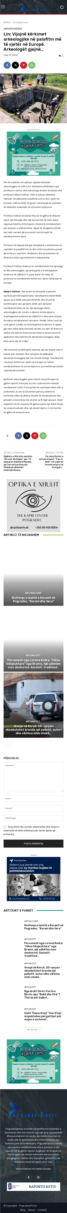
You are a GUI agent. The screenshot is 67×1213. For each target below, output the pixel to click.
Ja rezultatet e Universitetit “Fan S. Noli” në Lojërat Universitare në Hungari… (51, 462)
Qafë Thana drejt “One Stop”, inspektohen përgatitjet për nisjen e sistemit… (43, 1016)
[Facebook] (7, 65)
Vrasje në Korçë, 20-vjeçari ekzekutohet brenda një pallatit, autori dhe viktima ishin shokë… (34, 729)
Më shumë (32, 1029)
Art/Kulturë (33, 593)
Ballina (7, 22)
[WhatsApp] (31, 65)
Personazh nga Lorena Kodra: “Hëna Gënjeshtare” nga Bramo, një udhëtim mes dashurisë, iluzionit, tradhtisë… (33, 663)
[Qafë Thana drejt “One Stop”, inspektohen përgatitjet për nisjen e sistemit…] (13, 1014)
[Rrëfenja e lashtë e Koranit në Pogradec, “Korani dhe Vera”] (33, 573)
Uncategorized (20, 22)
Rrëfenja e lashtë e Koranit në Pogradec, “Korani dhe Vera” (33, 599)
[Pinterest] (23, 65)
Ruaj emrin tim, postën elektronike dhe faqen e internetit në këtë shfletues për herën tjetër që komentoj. (31, 831)
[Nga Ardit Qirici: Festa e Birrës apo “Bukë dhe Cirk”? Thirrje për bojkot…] (13, 993)
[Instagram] (38, 1177)
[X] (15, 65)
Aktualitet (33, 655)
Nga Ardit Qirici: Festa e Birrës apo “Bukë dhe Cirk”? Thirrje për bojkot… (42, 994)
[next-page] (11, 744)
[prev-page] (6, 744)
